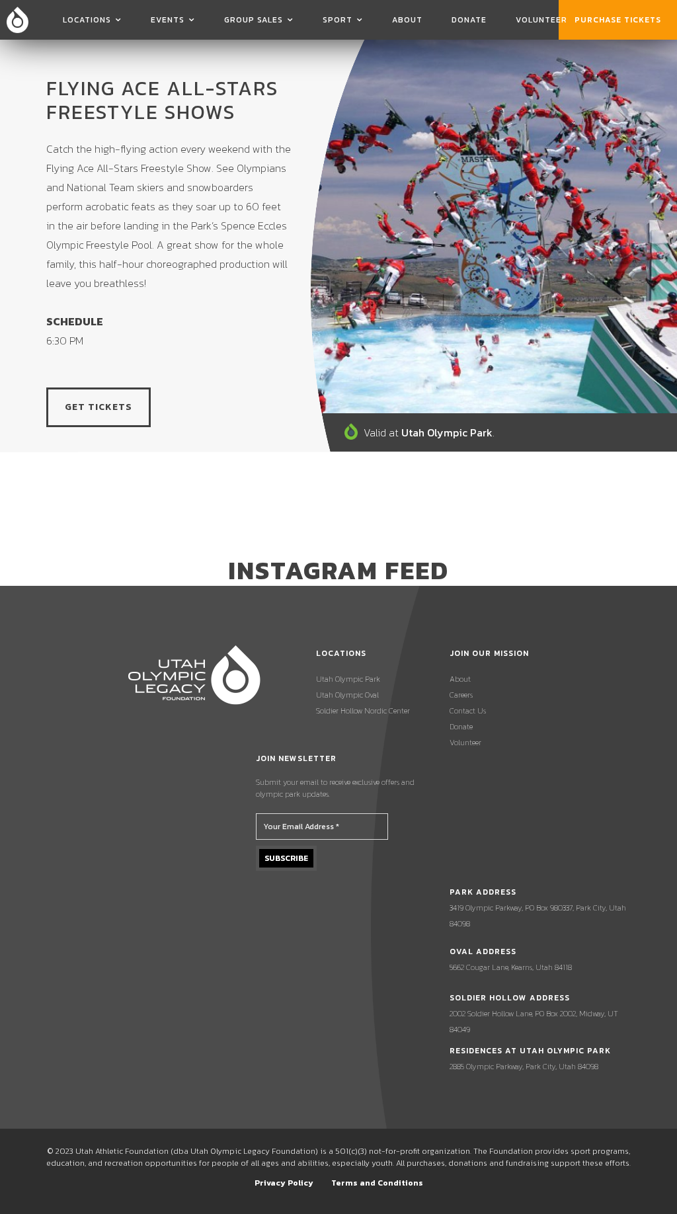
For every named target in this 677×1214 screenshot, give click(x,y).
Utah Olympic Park (348, 679)
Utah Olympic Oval (347, 695)
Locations (87, 20)
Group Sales (253, 20)
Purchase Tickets (618, 20)
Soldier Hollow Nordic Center (363, 711)
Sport (337, 20)
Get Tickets (98, 407)
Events (167, 20)
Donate (469, 20)
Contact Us (468, 711)
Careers (461, 695)
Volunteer (541, 20)
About (407, 20)
